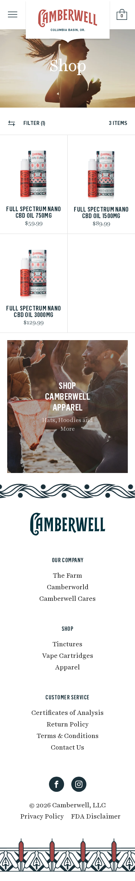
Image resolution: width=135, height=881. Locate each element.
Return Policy (67, 724)
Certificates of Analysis (67, 712)
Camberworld (68, 586)
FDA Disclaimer (96, 816)
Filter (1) (33, 123)
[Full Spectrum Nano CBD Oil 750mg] (33, 170)
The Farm (67, 575)
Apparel (67, 667)
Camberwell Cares (67, 598)
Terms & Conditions (68, 735)
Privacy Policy (42, 816)
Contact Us (67, 747)
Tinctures (67, 643)
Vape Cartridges (67, 655)
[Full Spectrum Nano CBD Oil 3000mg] (33, 269)
